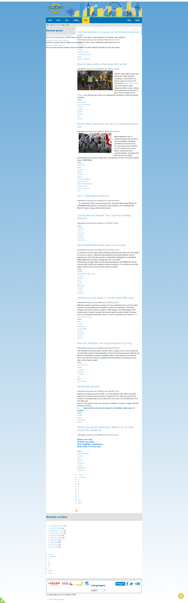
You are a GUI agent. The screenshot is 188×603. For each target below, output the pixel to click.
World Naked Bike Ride (86, 274)
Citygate (80, 95)
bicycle (80, 172)
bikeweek (81, 286)
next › (80, 501)
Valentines (81, 468)
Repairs (76, 20)
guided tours (82, 186)
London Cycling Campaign (67, 584)
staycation (81, 240)
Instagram (120, 584)
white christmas (83, 59)
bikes (79, 177)
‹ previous (82, 477)
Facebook (127, 584)
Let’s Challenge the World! (93, 196)
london (80, 112)
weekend (80, 463)
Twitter (131, 583)
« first (80, 475)
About (58, 25)
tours (79, 167)
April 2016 (54, 540)
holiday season (83, 52)
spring (79, 417)
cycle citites (81, 381)
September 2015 (57, 526)
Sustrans (78, 584)
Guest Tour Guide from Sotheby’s (59, 35)
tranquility (81, 420)
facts (79, 57)
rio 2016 (80, 374)
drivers (80, 107)
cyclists (80, 109)
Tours (58, 20)
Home (50, 20)
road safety (81, 102)
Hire (67, 20)
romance (80, 470)
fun (78, 191)
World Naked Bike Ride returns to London (101, 245)
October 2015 (56, 528)
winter (79, 114)
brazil (79, 367)
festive (80, 50)
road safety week (84, 105)
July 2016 (54, 547)
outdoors (80, 238)
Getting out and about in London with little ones (105, 297)
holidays (80, 235)
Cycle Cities (86, 584)
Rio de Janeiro (82, 365)
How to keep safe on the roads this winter (102, 64)
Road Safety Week (131, 83)
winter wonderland (84, 184)
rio (78, 377)
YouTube (137, 583)
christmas (81, 45)
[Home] (56, 8)
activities (80, 333)
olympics (80, 372)
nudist (79, 283)
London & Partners (54, 584)
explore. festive (83, 188)
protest (80, 290)
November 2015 (57, 531)
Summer (80, 233)
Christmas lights (83, 179)
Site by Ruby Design (56, 599)
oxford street (82, 181)
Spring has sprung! (88, 386)
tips (78, 116)
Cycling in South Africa (54, 45)
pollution (80, 293)
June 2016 (54, 545)
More (85, 20)
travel (79, 422)
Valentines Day (83, 454)
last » (80, 503)
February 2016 (56, 538)
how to (80, 119)
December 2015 (57, 533)
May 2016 (54, 542)
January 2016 (56, 535)
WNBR (79, 271)
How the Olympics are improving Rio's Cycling (104, 343)
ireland (80, 231)
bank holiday (82, 329)
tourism (80, 336)
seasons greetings (84, 54)
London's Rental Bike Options (57, 40)
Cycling (80, 174)
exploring (81, 326)
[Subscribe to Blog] (76, 511)
